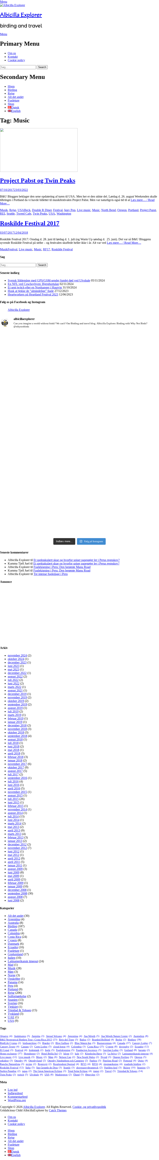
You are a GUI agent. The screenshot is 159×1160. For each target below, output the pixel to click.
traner (98, 1071)
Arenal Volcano (56, 1036)
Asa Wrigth (91, 1036)
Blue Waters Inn (85, 1043)
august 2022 (15, 676)
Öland (78, 1074)
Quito (143, 1060)
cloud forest (61, 1046)
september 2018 (17, 736)
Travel (110, 1071)
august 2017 (15, 771)
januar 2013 (15, 841)
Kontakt (13, 56)
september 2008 (17, 893)
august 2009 (15, 869)
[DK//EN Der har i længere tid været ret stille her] (79, 373)
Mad (10, 964)
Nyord (106, 1057)
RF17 (46, 249)
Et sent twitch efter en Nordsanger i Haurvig (35, 287)
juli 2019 (13, 711)
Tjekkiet (13, 1006)
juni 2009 (13, 872)
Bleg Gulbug (64, 1043)
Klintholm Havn (95, 1053)
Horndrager (32, 1053)
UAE (11, 1017)
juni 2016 (13, 785)
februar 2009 (15, 883)
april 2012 (14, 858)
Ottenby (20, 1060)
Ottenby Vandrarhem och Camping (68, 1060)
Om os (12, 53)
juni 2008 (13, 900)
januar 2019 (15, 722)
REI (2, 213)
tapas (26, 1071)
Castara (27, 1046)
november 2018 (17, 729)
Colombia (14, 933)
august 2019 (15, 708)
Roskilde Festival (62, 249)
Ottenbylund (37, 1060)
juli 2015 (13, 799)
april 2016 (14, 788)
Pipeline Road (112, 1060)
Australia (13, 922)
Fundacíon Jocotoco (88, 1050)
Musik (4, 210)
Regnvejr (44, 1064)
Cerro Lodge (42, 1046)
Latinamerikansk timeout (23, 961)
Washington (64, 213)
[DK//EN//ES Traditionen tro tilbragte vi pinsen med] (133, 349)
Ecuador (13, 947)
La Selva (114, 1053)
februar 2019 (15, 718)
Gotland (130, 1050)
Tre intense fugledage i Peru (51, 574)
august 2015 (15, 795)
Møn (11, 971)
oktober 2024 (16, 659)
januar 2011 (15, 865)
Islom (68, 1053)
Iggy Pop (69, 210)
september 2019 (17, 704)
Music (96, 210)
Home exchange (11, 1053)
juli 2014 (13, 816)
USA (21, 210)
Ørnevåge (92, 1074)
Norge (12, 975)
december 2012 (17, 844)
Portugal (13, 989)
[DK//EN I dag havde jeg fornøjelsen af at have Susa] (79, 475)
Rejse (11, 93)
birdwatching (32, 1043)
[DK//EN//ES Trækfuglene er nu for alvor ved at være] (26, 452)
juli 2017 (13, 774)
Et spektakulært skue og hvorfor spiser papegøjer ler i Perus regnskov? (77, 560)
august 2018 (15, 739)
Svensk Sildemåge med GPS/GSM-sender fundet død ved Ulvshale (49, 280)
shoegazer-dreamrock (89, 1067)
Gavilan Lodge (113, 1050)
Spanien (13, 999)
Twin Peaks (40, 213)
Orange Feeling (123, 1057)
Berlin (121, 1039)
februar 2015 (15, 806)
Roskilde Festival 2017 (29, 223)
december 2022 (17, 673)
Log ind (12, 1089)
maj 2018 (13, 750)
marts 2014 (14, 823)
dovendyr (126, 1046)
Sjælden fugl (112, 1067)
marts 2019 (14, 715)
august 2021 (15, 690)
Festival (58, 210)
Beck (27, 210)
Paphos (95, 1060)
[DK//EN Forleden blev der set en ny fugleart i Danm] (26, 364)
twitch (22, 1074)
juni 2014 (13, 820)
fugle (49, 1050)
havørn (144, 1050)
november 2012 (17, 848)
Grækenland (15, 954)
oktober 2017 (16, 767)
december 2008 (17, 890)
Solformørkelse (17, 996)
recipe (31, 1064)
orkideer (6, 1060)
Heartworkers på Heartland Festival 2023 (33, 294)
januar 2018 (15, 760)
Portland (133, 210)
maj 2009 (13, 876)
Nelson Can (67, 1057)
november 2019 (17, 697)
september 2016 (17, 778)
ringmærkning (113, 1064)
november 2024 (17, 655)
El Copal (6, 1050)
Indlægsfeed (15, 1093)
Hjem (11, 86)
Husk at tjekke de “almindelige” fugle (31, 291)
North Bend (108, 210)
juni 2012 (13, 851)
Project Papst (148, 210)
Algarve (6, 1036)
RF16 (97, 1064)
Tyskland (13, 1013)
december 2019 (17, 694)
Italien (11, 957)
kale (79, 1053)
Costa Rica (14, 936)
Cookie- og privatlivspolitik (89, 1106)
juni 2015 (13, 802)
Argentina (14, 919)
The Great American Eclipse (49, 1071)
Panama (12, 982)
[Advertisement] (79, 615)
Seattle (11, 213)
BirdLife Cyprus (10, 1043)
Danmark (13, 943)
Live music (84, 210)
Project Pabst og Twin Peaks (37, 180)
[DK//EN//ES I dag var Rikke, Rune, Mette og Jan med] (133, 473)
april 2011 (14, 862)
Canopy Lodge (142, 1043)
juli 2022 (13, 680)
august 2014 (15, 813)
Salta (30, 1067)
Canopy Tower (9, 1046)
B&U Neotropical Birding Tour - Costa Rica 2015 (28, 1039)
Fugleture (13, 100)
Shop (11, 104)
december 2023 (17, 662)
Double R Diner (42, 210)
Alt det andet (15, 97)
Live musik (26, 1057)
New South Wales (88, 1057)
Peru (10, 985)
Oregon (122, 210)
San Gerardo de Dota (49, 1067)
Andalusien (22, 1036)
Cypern (12, 940)
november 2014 (17, 809)
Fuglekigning (65, 1050)
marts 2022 (14, 687)
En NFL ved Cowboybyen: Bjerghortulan (33, 284)
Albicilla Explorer (21, 15)
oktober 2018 (16, 732)
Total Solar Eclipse (80, 1071)
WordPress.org (17, 1100)
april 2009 (14, 879)
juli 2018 (13, 743)
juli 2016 (13, 781)
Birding (12, 90)
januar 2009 (15, 886)
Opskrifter (14, 978)
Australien (140, 1036)
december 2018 (17, 725)
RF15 (85, 1064)
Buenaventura (106, 1043)
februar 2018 (15, 757)
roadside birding (134, 1064)
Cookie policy (16, 60)
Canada (12, 929)
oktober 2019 (16, 701)
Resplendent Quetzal (66, 1064)
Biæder (48, 1043)
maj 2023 (13, 669)
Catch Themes (58, 1110)
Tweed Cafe (23, 213)
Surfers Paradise (10, 1071)
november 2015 (17, 792)
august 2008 (15, 897)
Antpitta (38, 1036)
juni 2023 (13, 666)
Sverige (12, 1003)
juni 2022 (13, 683)
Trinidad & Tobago (19, 1010)
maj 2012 (13, 855)
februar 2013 (15, 837)
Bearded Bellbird (103, 1039)
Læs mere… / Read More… (124, 242)
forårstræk (36, 1050)
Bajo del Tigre (68, 1039)
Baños (85, 1039)
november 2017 (17, 764)
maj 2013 (13, 827)
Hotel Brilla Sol (51, 1053)
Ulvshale (36, 1074)
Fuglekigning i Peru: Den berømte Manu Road (62, 567)
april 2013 (14, 830)
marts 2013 (14, 834)
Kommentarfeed (18, 1096)
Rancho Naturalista (12, 1064)
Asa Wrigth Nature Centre (116, 1036)
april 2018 (14, 753)
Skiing (129, 1067)
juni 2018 (13, 746)
